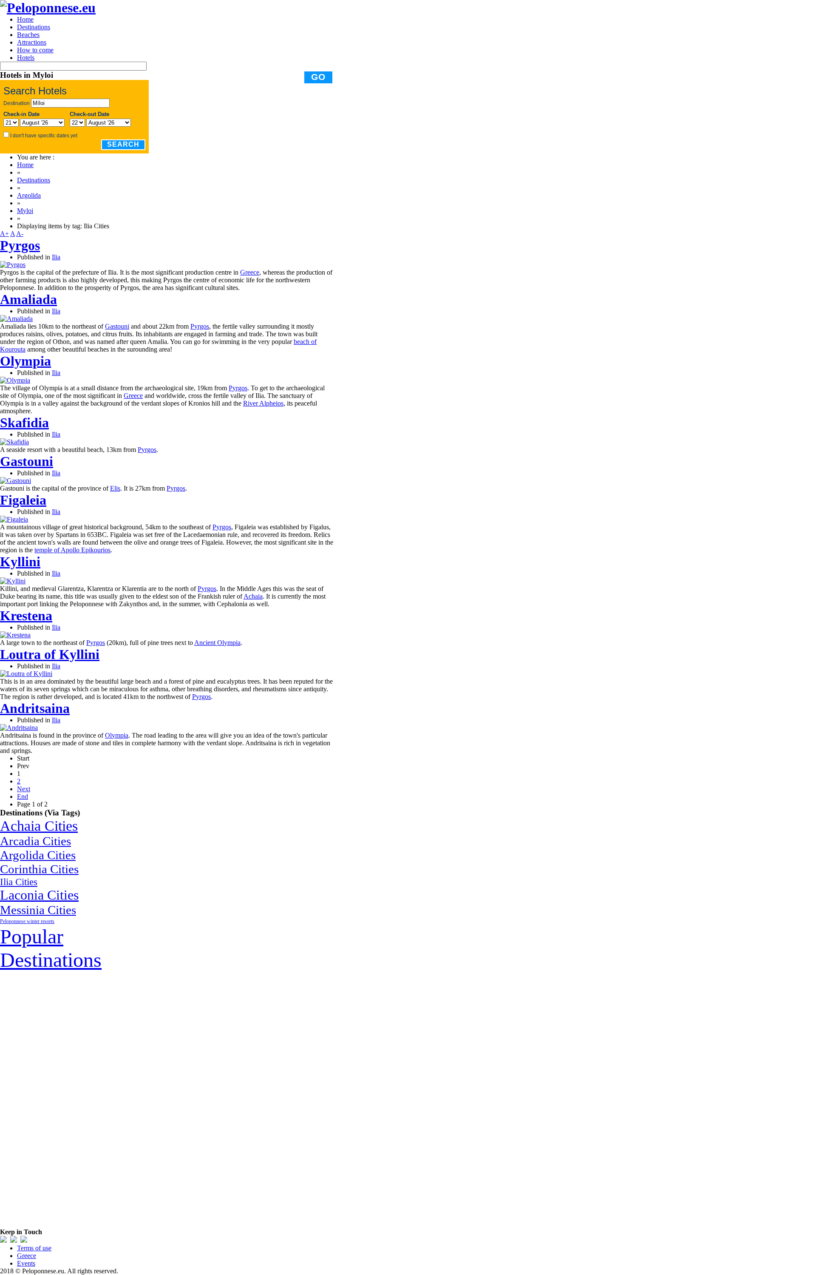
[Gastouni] (15, 480)
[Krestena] (15, 635)
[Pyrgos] (13, 264)
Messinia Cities (38, 910)
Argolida (29, 195)
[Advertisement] (64, 1099)
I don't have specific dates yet (43, 136)
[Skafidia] (14, 442)
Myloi (25, 210)
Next (23, 788)
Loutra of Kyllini (49, 654)
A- (19, 233)
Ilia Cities (18, 881)
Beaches (28, 34)
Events (26, 1263)
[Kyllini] (13, 581)
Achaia (253, 596)
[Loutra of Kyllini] (26, 673)
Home (25, 19)
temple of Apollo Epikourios (72, 550)
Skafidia (24, 422)
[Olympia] (15, 380)
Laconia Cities (39, 895)
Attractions (31, 42)
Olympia (25, 361)
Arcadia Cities (35, 841)
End (22, 796)
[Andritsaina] (19, 727)
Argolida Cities (38, 855)
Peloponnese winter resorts (27, 921)
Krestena (26, 615)
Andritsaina (35, 708)
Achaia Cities (39, 826)
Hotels (25, 57)
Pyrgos (20, 245)
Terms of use (34, 1248)
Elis (115, 488)
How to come (35, 50)
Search (123, 144)
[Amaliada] (16, 318)
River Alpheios (263, 403)
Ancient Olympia (217, 642)
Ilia (56, 257)
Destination (16, 103)
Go (318, 77)
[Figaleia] (14, 519)
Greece (249, 272)
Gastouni (117, 326)
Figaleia (23, 500)
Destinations (33, 27)
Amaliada (28, 299)
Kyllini (20, 561)
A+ (4, 233)
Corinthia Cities (39, 869)
